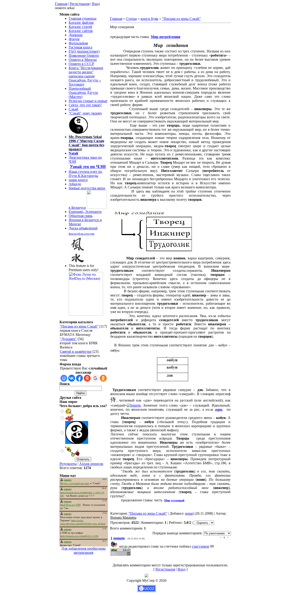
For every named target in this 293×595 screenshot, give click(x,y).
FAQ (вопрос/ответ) (84, 51)
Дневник (76, 35)
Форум (74, 39)
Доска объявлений (83, 228)
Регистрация (80, 4)
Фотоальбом (78, 43)
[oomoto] (115, 546)
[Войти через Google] (95, 378)
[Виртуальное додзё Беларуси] (97, 207)
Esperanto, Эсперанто (85, 212)
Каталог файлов (81, 22)
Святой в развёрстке (76, 351)
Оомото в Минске (83, 60)
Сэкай (73, 109)
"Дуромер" (68, 339)
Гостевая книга (80, 47)
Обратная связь (80, 216)
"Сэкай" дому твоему (85, 113)
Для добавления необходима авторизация (83, 550)
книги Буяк (149, 19)
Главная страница (82, 18)
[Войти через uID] (63, 378)
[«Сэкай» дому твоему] (79, 133)
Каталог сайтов (81, 31)
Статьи (131, 19)
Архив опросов (91, 464)
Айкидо (75, 184)
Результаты (68, 464)
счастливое (200, 546)
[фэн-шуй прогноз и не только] (77, 261)
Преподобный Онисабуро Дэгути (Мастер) (83, 93)
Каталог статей (80, 27)
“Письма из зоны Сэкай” (79, 326)
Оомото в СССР (81, 64)
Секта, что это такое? (85, 105)
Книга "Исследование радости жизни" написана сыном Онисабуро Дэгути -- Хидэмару (86, 76)
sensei (189, 513)
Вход (96, 4)
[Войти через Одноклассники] (103, 378)
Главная (61, 4)
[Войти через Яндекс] (87, 378)
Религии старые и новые (88, 101)
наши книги (78, 180)
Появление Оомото (84, 55)
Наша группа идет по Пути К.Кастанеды (85, 174)
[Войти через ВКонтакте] (71, 378)
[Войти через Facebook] (79, 378)
